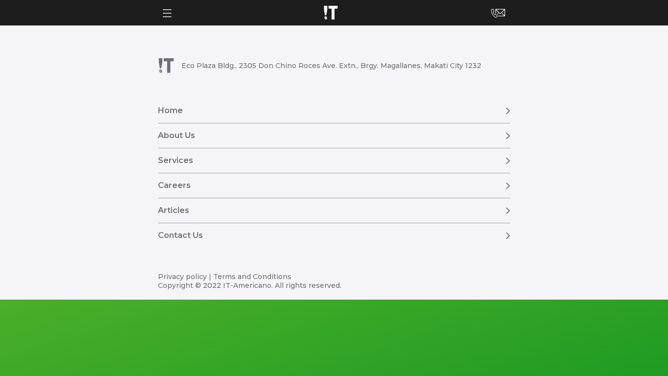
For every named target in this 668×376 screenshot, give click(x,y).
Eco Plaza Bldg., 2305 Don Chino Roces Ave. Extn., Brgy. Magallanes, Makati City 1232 (331, 65)
